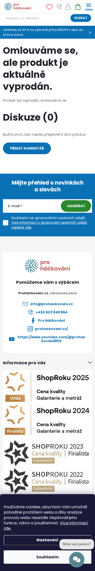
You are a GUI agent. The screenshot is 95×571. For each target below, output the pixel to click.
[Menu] (88, 6)
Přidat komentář (27, 148)
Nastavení (47, 540)
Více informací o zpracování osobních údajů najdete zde (49, 225)
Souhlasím (47, 557)
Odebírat (76, 206)
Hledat (80, 18)
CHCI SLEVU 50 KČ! (47, 340)
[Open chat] (77, 559)
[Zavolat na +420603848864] (59, 7)
